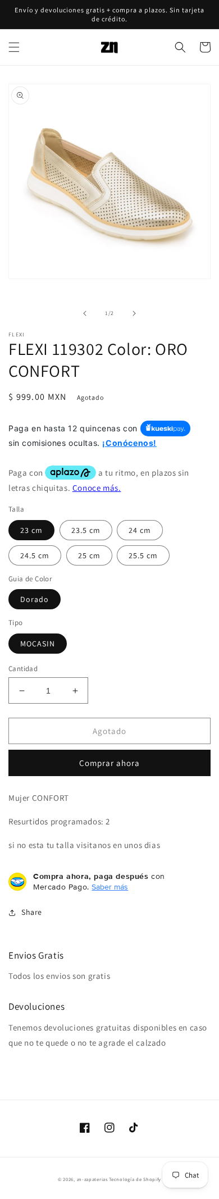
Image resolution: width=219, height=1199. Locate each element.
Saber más (110, 886)
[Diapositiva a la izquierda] (84, 313)
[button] (14, 47)
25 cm (89, 555)
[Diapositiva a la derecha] (134, 313)
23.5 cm (86, 530)
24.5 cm (34, 555)
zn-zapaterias (92, 1179)
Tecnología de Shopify (135, 1179)
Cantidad (23, 668)
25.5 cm (143, 555)
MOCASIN (37, 644)
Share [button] (31, 912)
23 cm (31, 530)
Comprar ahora (109, 763)
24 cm (140, 530)
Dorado (34, 599)
